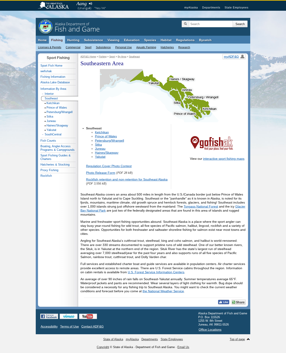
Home (42, 40)
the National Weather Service (163, 291)
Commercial (73, 47)
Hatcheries (167, 47)
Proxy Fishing (49, 170)
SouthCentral (53, 134)
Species (150, 40)
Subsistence (103, 47)
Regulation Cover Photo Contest (109, 166)
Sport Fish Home (51, 65)
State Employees (236, 7)
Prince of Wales (106, 136)
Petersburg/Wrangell (109, 140)
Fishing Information (52, 76)
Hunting (73, 40)
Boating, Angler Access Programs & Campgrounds (57, 148)
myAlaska (191, 7)
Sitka (98, 144)
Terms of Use (69, 326)
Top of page (237, 339)
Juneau (100, 148)
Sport (88, 47)
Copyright (103, 347)
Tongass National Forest (201, 206)
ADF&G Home (88, 56)
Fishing (57, 40)
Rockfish (46, 175)
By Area (122, 56)
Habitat (166, 40)
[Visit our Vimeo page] (69, 316)
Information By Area (53, 88)
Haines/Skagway (106, 152)
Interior (49, 93)
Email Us (183, 347)
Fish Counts (48, 140)
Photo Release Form (100, 172)
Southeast (134, 56)
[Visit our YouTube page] (88, 316)
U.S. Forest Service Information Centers (156, 272)
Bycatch (205, 40)
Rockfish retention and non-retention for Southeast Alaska (127, 179)
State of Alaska (55, 6)
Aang (81, 3)
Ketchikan (102, 132)
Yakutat (100, 156)
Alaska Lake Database (55, 82)
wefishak (46, 71)
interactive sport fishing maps (223, 158)
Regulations (185, 40)
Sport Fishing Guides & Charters (55, 157)
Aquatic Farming (146, 47)
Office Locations (210, 329)
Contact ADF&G (92, 326)
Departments (211, 7)
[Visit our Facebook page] (49, 316)
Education (132, 40)
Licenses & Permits (49, 47)
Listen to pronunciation (90, 3)
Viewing (113, 40)
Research (184, 47)
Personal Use (123, 47)
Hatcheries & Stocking (54, 164)
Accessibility (49, 326)
